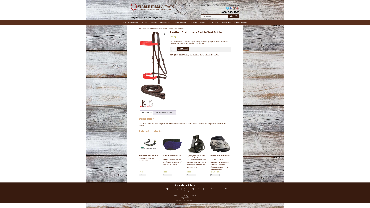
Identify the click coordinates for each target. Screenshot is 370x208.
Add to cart (183, 49)
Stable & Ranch (226, 22)
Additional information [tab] (164, 112)
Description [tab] (147, 112)
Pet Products (193, 22)
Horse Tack (144, 22)
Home (124, 22)
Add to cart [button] (143, 175)
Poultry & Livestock (213, 22)
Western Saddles (133, 22)
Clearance (237, 22)
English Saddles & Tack (180, 22)
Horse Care (153, 22)
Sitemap (186, 191)
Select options (167, 175)
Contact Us (244, 22)
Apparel (202, 22)
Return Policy (224, 189)
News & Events (208, 189)
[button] (164, 34)
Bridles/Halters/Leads (156, 28)
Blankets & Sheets (165, 22)
